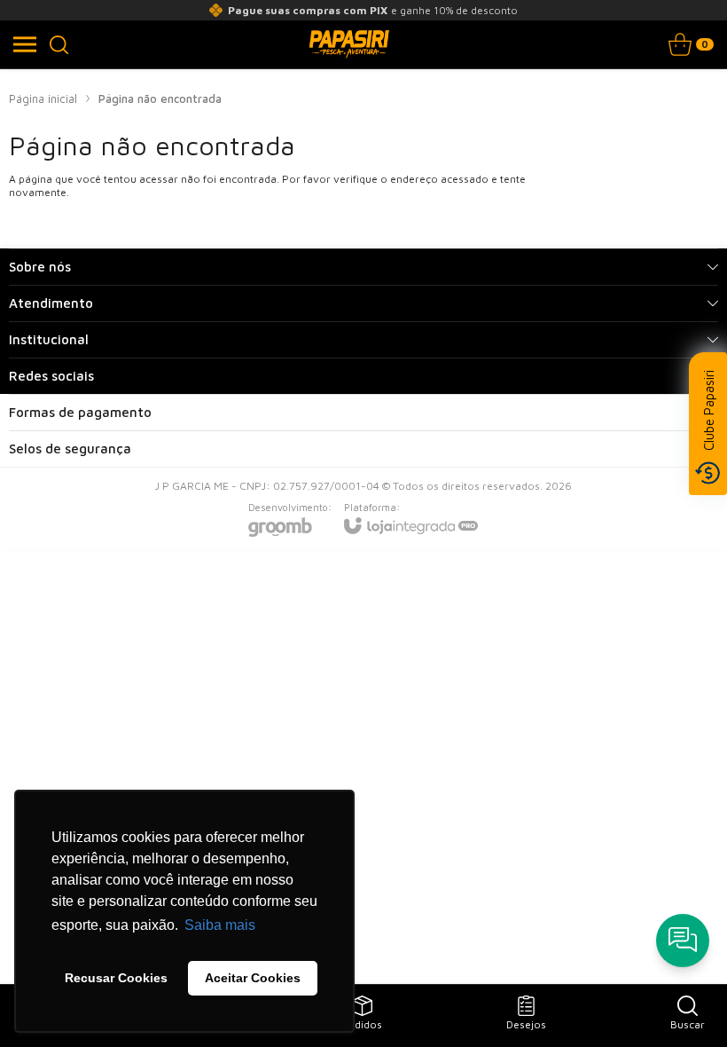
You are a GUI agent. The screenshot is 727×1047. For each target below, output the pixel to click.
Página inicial (43, 98)
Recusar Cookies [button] (116, 978)
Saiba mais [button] (219, 925)
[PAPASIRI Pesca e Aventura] (349, 44)
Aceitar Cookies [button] (253, 978)
